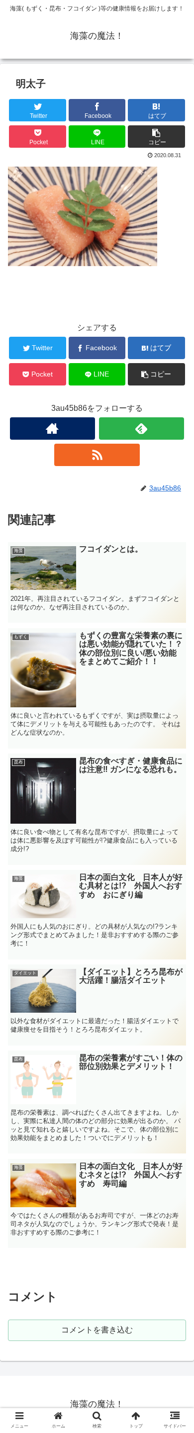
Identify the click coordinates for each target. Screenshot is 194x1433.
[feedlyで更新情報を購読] (142, 428)
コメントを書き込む (97, 1330)
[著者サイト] (53, 428)
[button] (174, 1036)
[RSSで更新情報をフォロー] (97, 455)
